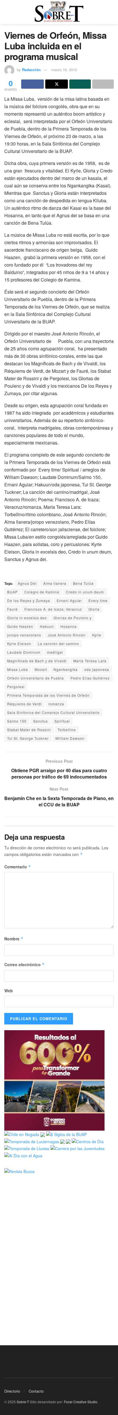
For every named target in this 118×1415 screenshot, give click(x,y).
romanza (56, 703)
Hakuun (47, 626)
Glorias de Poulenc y (73, 617)
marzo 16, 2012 (64, 69)
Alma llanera (54, 583)
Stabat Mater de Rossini (29, 729)
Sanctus (40, 721)
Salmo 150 (17, 721)
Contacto (36, 1391)
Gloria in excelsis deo (27, 617)
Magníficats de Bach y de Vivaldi (37, 660)
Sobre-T (23, 1401)
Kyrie (96, 634)
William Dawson (69, 738)
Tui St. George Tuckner (28, 738)
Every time (98, 600)
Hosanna (68, 626)
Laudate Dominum (23, 652)
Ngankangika (66, 669)
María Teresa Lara (90, 660)
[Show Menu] (6, 12)
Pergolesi (16, 686)
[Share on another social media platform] (103, 84)
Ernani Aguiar (69, 600)
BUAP (12, 591)
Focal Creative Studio (80, 1401)
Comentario (17, 866)
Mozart (41, 669)
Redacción (31, 69)
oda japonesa (96, 669)
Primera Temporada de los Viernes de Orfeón (48, 695)
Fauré (12, 609)
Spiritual (62, 721)
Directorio (12, 1391)
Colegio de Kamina (41, 591)
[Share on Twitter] (56, 84)
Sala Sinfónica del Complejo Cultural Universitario (53, 712)
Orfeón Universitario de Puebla (35, 678)
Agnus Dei (27, 583)
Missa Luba (17, 669)
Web (8, 990)
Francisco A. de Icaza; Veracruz (53, 609)
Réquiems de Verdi (24, 703)
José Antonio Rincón (67, 634)
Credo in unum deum (85, 591)
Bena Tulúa (83, 583)
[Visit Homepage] (59, 12)
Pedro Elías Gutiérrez (90, 678)
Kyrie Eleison (19, 643)
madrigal (55, 652)
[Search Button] (111, 12)
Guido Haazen (20, 626)
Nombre (13, 939)
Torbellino (67, 729)
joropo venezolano (24, 634)
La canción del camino (58, 643)
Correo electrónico (24, 964)
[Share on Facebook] (32, 84)
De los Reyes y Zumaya (28, 600)
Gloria (94, 609)
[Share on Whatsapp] (80, 84)
